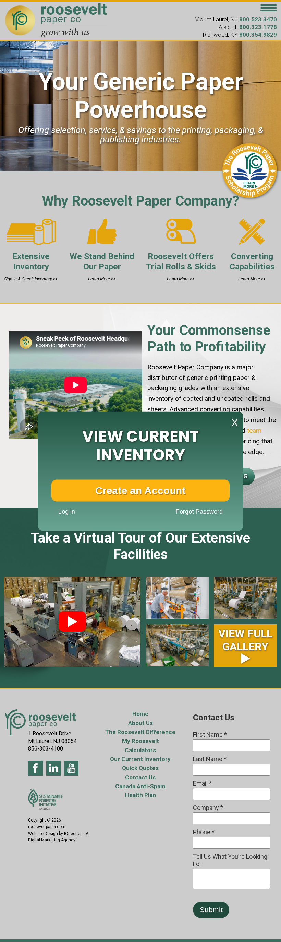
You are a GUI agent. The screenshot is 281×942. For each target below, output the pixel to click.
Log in (66, 511)
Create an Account (140, 490)
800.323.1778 (258, 27)
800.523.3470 (258, 19)
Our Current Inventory (140, 759)
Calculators (140, 750)
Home (140, 713)
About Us (140, 723)
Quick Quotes (140, 768)
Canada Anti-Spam (140, 786)
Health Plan (140, 795)
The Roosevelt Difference (140, 732)
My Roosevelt (140, 740)
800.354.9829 (258, 34)
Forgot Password (199, 511)
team (253, 430)
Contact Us (140, 777)
